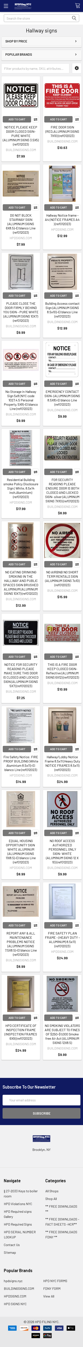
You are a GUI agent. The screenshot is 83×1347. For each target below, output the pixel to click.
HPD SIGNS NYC (15, 1304)
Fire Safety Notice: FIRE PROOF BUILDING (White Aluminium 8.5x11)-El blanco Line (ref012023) (20, 763)
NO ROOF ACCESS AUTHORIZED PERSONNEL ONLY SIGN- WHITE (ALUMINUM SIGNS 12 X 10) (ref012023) (62, 851)
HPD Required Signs (18, 1224)
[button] (77, 68)
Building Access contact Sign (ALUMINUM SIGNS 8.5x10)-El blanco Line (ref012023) (62, 309)
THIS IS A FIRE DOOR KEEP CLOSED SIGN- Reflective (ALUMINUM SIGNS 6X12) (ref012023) (62, 670)
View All (48, 1296)
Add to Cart (17, 119)
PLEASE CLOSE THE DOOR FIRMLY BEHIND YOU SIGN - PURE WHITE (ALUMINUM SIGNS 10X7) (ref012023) (21, 311)
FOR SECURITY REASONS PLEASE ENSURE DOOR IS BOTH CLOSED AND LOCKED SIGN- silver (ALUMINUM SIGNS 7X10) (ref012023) (62, 490)
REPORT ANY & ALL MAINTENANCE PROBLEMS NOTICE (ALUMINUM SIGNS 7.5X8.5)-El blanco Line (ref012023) (21, 943)
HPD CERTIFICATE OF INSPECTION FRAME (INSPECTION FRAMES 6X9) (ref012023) (20, 1031)
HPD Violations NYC (18, 1204)
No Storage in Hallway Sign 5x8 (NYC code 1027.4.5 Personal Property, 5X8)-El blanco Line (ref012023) (21, 400)
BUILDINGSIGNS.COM (19, 1288)
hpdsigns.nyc (13, 1281)
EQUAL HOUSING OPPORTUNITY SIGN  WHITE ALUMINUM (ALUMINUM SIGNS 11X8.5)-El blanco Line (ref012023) (21, 851)
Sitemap (10, 1252)
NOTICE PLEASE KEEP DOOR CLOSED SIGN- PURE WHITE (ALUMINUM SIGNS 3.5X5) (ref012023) (21, 135)
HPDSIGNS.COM (15, 1296)
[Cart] (79, 6)
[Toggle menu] (6, 6)
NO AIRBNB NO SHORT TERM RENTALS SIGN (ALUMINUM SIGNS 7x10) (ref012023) (62, 578)
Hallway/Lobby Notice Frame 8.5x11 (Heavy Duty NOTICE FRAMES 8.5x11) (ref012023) (62, 763)
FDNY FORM (51, 1288)
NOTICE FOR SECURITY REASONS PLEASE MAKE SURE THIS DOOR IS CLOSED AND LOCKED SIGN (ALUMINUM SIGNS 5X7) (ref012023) (21, 675)
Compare (35, 119)
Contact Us (12, 1245)
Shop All (51, 1199)
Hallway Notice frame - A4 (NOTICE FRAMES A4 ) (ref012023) (62, 219)
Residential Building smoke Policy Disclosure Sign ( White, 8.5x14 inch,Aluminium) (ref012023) (20, 488)
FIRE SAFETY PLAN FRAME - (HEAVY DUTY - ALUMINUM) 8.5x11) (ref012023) (62, 939)
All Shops (52, 1191)
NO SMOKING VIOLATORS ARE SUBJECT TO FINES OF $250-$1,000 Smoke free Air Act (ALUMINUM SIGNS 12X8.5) (62, 1034)
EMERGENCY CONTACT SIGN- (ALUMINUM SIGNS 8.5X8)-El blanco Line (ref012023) (62, 397)
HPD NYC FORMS (55, 1281)
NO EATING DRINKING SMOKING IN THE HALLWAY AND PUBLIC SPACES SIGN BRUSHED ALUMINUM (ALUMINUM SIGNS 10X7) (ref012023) (20, 582)
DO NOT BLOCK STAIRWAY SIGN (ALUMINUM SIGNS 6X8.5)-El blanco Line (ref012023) (21, 223)
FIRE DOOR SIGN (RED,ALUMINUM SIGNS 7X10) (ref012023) (62, 131)
